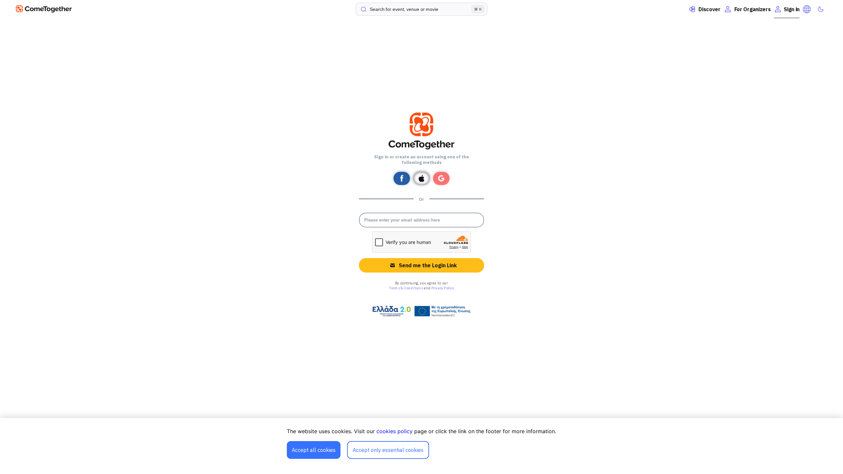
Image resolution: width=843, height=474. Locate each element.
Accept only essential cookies (388, 450)
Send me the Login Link (428, 265)
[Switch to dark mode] (820, 9)
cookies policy (394, 431)
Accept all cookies (314, 450)
